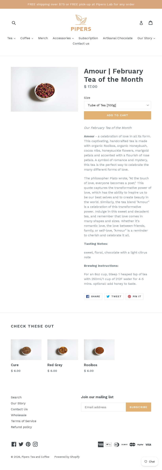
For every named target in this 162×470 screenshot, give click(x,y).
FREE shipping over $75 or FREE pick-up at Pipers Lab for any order (81, 4)
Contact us (81, 43)
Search (16, 397)
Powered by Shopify (67, 456)
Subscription (88, 38)
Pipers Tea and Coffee (35, 456)
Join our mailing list (97, 397)
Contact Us (19, 409)
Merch (43, 38)
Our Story (147, 38)
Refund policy (21, 427)
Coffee (27, 38)
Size (87, 98)
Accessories (64, 38)
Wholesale (18, 415)
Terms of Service (23, 421)
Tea (12, 38)
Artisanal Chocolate (118, 38)
